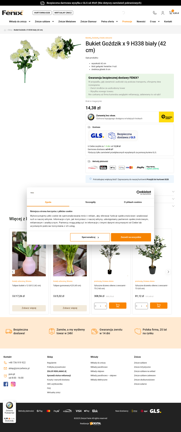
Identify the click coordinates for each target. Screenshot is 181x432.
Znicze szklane (42, 21)
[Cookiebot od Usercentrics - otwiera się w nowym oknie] (138, 193)
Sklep (10, 30)
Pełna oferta (107, 21)
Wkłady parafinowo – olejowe (103, 375)
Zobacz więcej (29, 308)
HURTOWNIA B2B (42, 13)
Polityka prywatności (56, 367)
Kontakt (168, 21)
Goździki (95, 38)
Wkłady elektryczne (98, 380)
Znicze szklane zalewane (145, 375)
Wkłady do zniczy (18, 21)
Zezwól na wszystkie (131, 237)
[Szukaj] (120, 13)
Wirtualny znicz (63, 13)
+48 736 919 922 (17, 362)
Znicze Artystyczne (142, 367)
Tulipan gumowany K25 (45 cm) (67, 285)
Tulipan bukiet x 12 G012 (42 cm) (26, 285)
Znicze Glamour (88, 21)
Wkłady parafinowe (98, 367)
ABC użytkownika (55, 384)
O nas (153, 21)
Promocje (127, 21)
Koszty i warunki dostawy (58, 380)
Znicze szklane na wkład (144, 371)
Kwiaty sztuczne (106, 38)
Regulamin (51, 363)
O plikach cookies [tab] (133, 202)
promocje (97, 281)
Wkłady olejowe (97, 371)
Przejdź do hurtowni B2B (158, 179)
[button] (13, 272)
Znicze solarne (140, 384)
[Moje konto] (162, 13)
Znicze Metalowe (67, 21)
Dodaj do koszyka (117, 305)
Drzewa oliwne (107, 281)
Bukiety (88, 38)
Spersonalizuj (88, 237)
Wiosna (28, 281)
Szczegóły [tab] (90, 202)
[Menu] (14, 402)
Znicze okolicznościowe (144, 380)
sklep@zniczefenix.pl (19, 368)
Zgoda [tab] (48, 202)
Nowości (141, 21)
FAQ (49, 388)
